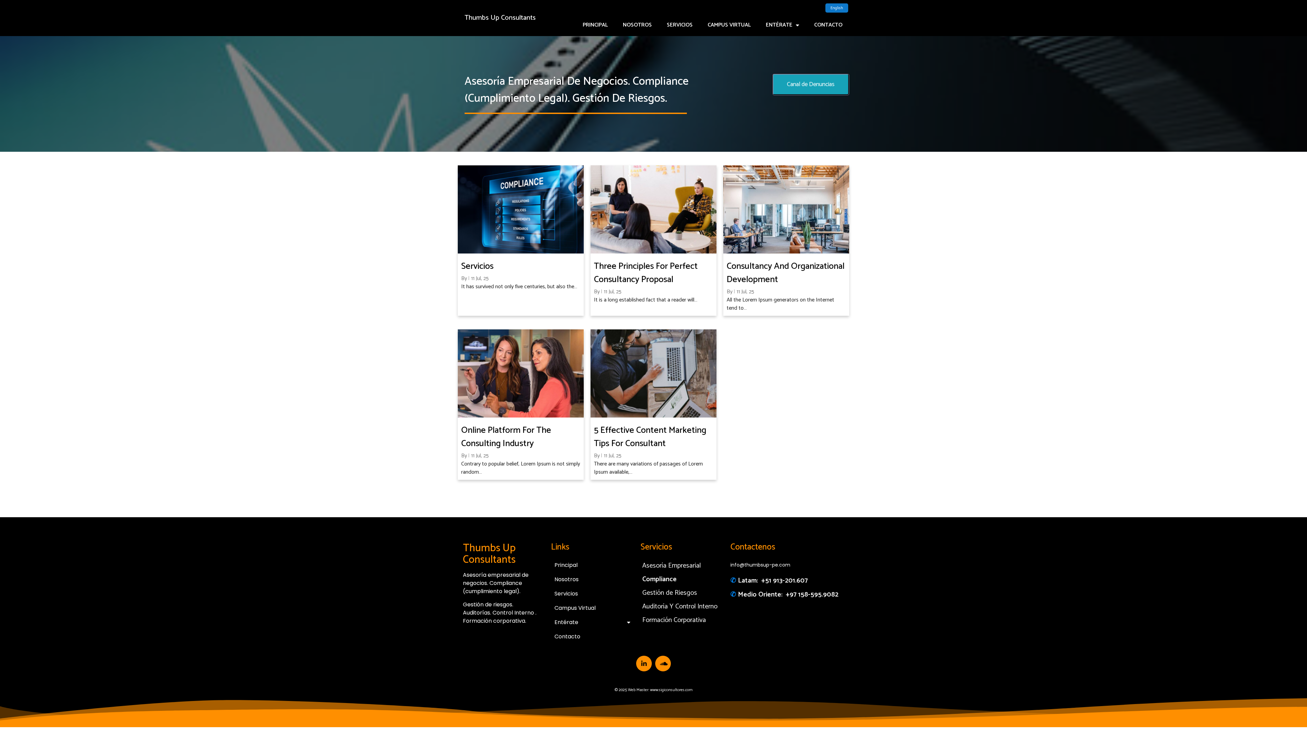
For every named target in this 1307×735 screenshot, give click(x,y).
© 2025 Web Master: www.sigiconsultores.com (654, 690)
